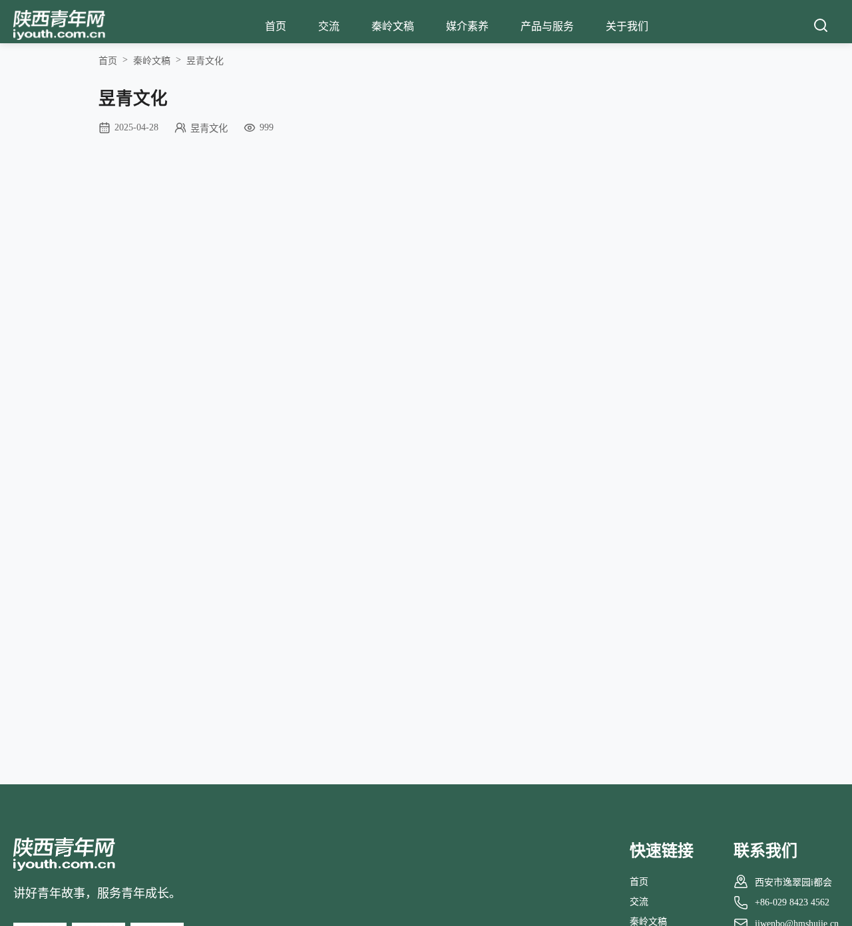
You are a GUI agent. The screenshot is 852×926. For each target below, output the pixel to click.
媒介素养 (467, 26)
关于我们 (627, 26)
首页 (275, 26)
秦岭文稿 (392, 26)
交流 (328, 26)
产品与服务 (547, 26)
